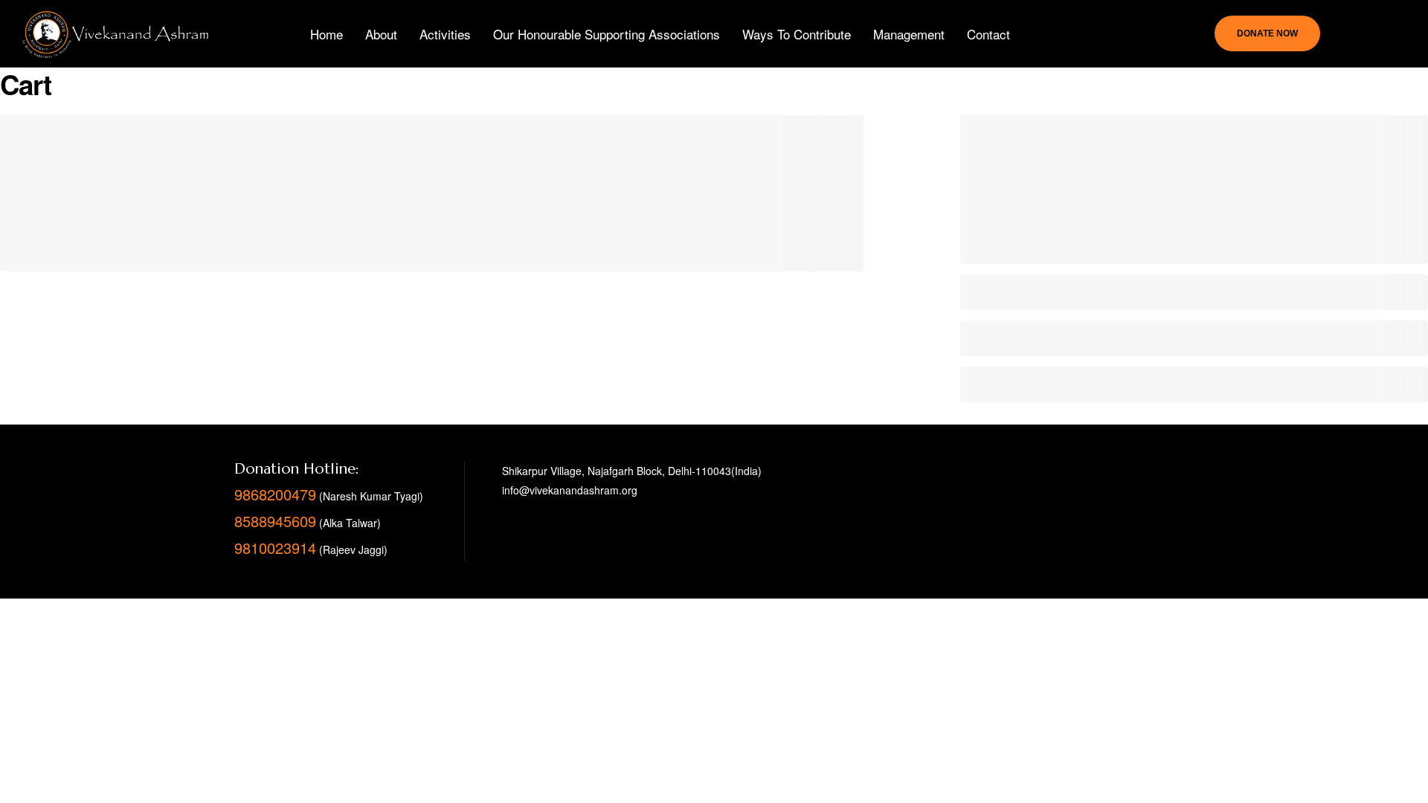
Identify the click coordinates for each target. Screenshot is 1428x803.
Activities (445, 34)
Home (326, 34)
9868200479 (275, 494)
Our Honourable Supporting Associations (606, 34)
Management (909, 34)
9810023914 (275, 547)
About (381, 34)
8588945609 (275, 521)
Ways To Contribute (796, 34)
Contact (988, 34)
